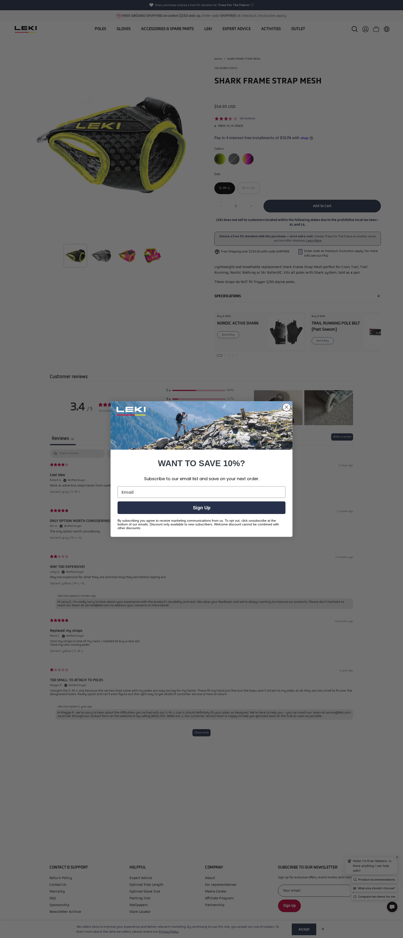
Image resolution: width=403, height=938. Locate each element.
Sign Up (201, 507)
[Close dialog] (286, 407)
